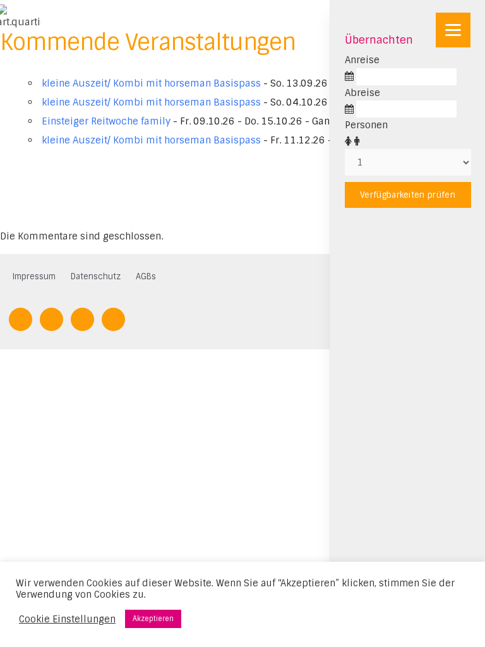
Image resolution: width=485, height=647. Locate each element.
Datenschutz (96, 276)
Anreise (362, 60)
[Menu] (453, 30)
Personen (366, 125)
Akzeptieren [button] (153, 618)
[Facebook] (51, 318)
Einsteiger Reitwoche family (106, 121)
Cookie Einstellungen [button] (67, 619)
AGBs (146, 276)
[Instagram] (113, 318)
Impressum (34, 276)
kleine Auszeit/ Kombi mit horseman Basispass (151, 83)
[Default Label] (20, 318)
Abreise (362, 93)
